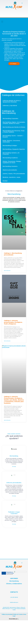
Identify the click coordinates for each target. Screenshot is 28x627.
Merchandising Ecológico (10, 145)
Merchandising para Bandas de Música (14, 127)
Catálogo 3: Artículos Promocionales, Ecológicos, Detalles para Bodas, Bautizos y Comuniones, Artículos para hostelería (14, 400)
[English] (24, 21)
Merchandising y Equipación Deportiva (14, 149)
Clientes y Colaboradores (14, 583)
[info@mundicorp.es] (14, 599)
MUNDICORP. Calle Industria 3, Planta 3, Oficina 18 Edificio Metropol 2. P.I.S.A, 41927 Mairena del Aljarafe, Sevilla (14, 608)
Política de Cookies (18, 614)
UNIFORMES (14, 578)
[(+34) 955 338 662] (14, 594)
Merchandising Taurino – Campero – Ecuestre (13, 136)
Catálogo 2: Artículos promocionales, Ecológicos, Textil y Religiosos (13, 322)
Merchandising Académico (10, 157)
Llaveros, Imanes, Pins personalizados (14, 173)
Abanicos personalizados (10, 170)
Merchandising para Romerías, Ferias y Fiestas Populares (13, 131)
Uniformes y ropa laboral (10, 105)
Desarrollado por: (13, 618)
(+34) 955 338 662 (14, 597)
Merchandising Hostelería (10, 166)
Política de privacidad (7, 614)
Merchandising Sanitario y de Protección (11, 153)
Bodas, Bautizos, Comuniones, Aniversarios (11, 141)
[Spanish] (24, 22)
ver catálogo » (7, 270)
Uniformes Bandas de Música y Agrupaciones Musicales (12, 101)
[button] (2, 22)
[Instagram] (17, 22)
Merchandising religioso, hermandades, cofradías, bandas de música (14, 122)
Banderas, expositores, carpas (11, 177)
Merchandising (14, 581)
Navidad (5, 181)
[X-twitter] (14, 22)
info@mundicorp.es (14, 602)
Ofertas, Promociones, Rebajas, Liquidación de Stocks (12, 162)
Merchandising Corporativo (10, 118)
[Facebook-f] (12, 22)
